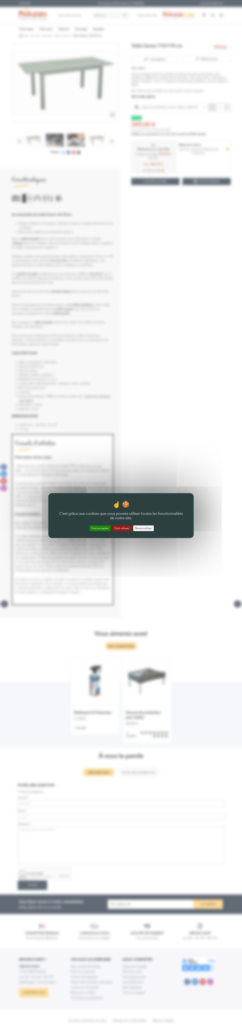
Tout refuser (122, 528)
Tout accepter (100, 528)
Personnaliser (143, 528)
